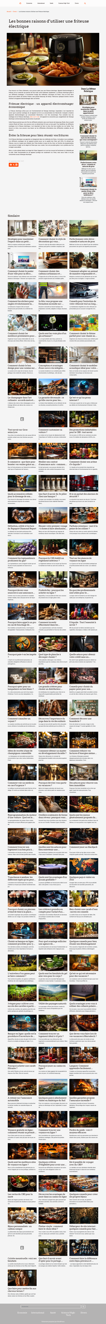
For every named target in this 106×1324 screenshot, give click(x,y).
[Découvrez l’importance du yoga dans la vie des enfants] (53, 708)
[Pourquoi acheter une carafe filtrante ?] (22, 1055)
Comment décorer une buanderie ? (80, 719)
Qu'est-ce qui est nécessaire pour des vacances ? (82, 974)
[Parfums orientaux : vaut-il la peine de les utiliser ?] (83, 515)
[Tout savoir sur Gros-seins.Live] (22, 419)
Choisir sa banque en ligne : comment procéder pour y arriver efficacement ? (21, 944)
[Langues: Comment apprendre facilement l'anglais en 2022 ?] (83, 1055)
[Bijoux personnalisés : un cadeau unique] (22, 1215)
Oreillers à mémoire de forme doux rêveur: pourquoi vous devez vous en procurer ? (53, 817)
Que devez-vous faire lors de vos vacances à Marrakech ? (83, 1034)
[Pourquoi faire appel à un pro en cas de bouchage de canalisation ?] (22, 611)
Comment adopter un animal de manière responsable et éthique (83, 273)
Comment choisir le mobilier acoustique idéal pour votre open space (83, 368)
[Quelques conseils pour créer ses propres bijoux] (83, 1183)
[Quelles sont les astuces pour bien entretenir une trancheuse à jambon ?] (53, 836)
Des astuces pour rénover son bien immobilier (83, 784)
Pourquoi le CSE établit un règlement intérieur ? (51, 559)
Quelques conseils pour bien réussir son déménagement (83, 942)
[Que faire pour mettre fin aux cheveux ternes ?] (22, 1277)
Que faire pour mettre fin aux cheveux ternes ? (22, 1289)
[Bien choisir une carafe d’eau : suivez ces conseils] (83, 898)
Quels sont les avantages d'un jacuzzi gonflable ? (53, 878)
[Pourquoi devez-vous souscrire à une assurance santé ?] (22, 579)
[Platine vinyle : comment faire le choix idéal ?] (53, 1215)
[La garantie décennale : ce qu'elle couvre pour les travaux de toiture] (53, 387)
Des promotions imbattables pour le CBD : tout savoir (82, 431)
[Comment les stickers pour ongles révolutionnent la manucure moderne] (22, 290)
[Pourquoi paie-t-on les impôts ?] (22, 643)
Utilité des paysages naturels (52, 1003)
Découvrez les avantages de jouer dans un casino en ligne (53, 1195)
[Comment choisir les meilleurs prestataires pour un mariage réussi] (22, 322)
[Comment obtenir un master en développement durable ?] (53, 740)
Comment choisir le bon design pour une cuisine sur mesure (21, 368)
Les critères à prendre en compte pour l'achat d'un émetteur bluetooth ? (51, 912)
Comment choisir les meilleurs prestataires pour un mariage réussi (21, 336)
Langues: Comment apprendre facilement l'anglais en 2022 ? (80, 1068)
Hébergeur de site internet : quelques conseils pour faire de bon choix (83, 1229)
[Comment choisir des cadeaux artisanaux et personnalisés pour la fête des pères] (53, 260)
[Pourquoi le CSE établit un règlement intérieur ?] (53, 547)
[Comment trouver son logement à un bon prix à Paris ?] (22, 836)
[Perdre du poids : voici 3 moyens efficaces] (83, 1119)
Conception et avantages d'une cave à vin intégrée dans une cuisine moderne (51, 368)
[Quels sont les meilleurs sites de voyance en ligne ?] (22, 1151)
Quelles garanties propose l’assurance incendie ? (82, 1099)
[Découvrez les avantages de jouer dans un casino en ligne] (53, 1183)
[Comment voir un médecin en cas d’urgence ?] (22, 772)
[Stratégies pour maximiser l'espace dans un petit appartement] (88, 100)
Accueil (9, 11)
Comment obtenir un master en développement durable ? (52, 752)
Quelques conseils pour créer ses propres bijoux (83, 1195)
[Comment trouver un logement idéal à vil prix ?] (53, 1023)
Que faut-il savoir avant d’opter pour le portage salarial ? (50, 1261)
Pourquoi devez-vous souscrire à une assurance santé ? (20, 592)
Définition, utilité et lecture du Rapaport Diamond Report (22, 527)
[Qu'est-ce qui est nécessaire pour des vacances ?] (83, 962)
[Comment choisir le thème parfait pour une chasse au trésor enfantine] (83, 322)
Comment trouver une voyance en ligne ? (49, 1131)
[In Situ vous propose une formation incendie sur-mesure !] (53, 290)
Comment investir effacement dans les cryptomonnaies (48, 625)
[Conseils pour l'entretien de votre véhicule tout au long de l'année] (83, 290)
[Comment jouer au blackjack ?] (83, 836)
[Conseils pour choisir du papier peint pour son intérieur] (83, 675)
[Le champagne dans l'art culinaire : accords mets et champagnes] (22, 387)
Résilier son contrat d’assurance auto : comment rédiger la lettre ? (52, 464)
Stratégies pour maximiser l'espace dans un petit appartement (88, 110)
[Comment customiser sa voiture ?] (53, 419)
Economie (29, 3)
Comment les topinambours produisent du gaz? (21, 559)
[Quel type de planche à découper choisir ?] (53, 643)
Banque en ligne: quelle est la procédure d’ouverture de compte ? (22, 1036)
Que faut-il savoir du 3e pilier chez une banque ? (53, 495)
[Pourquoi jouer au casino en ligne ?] (53, 1055)
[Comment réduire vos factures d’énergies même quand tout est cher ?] (83, 740)
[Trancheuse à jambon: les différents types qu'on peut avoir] (22, 866)
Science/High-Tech (64, 3)
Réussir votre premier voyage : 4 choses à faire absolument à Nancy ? (53, 528)
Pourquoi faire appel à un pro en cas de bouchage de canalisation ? (22, 625)
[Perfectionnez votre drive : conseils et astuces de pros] (88, 155)
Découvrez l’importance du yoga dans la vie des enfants (52, 719)
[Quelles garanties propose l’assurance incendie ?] (83, 1087)
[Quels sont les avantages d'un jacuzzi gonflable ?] (53, 866)
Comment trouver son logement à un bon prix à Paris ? (20, 849)
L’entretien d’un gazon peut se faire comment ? (21, 974)
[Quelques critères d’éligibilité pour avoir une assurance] (53, 1151)
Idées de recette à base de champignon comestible (20, 752)
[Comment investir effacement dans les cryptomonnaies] (53, 611)
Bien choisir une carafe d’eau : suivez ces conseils (83, 910)
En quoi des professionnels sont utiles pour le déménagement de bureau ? (83, 592)
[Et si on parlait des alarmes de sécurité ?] (83, 483)
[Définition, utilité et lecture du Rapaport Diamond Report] (22, 515)
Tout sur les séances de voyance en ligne (80, 559)
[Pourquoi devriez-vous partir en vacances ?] (53, 772)
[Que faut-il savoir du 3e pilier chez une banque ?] (53, 483)
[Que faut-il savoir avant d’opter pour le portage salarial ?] (53, 1247)
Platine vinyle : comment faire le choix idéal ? (51, 1227)
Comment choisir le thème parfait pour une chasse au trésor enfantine (82, 336)
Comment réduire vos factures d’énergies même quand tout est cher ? (82, 753)
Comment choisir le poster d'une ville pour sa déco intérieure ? (88, 192)
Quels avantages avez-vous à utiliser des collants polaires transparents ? (83, 1006)
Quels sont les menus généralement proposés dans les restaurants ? (83, 817)
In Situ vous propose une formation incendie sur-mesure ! (50, 304)
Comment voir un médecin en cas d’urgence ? (21, 784)
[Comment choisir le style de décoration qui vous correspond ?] (88, 129)
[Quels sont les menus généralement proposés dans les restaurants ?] (83, 804)
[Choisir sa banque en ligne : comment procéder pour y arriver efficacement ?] (22, 930)
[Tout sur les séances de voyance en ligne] (83, 547)
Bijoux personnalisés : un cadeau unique (20, 1227)
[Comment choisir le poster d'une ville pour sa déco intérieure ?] (88, 182)
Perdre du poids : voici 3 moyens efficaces (80, 1131)
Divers (77, 3)
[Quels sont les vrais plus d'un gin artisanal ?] (53, 322)
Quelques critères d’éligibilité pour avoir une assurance (52, 1164)
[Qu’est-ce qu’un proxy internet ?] (83, 387)
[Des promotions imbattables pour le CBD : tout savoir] (83, 419)
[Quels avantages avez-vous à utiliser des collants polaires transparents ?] (83, 993)
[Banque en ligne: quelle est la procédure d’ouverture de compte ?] (22, 1023)
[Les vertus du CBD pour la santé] (22, 1183)
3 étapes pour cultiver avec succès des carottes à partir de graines (21, 1006)
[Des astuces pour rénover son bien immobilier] (83, 772)
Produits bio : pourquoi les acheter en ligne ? (51, 591)
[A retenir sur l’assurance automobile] (22, 1087)
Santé (51, 3)
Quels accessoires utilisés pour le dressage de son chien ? (20, 496)
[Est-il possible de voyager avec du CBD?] (83, 1151)
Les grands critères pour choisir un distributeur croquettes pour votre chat (51, 689)
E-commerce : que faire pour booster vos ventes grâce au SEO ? (21, 464)
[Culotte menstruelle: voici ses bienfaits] (22, 1247)
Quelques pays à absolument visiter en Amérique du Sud (52, 1099)
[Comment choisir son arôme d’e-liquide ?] (83, 451)
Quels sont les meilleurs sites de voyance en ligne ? (22, 1163)
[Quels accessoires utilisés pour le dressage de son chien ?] (22, 483)
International (41, 3)
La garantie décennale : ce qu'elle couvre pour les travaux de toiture (51, 400)
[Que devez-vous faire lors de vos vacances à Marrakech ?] (83, 1023)
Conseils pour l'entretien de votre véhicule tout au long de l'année (82, 304)
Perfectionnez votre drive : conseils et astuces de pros (88, 164)
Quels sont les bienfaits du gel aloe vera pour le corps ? (53, 974)
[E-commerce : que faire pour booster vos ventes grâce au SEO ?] (22, 451)
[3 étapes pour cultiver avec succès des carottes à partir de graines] (22, 993)
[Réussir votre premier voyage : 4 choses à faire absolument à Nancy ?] (53, 515)
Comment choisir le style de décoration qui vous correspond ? (88, 138)
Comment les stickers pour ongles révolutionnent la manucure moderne (21, 304)
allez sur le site (34, 117)
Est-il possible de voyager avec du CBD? (81, 1163)
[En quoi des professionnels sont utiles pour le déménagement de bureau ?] (83, 579)
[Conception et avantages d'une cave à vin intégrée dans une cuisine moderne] (53, 354)
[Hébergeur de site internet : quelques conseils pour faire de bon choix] (83, 1215)
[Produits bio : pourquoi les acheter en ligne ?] (53, 579)
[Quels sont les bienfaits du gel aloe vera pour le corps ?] (53, 962)
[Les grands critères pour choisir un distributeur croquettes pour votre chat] (53, 675)
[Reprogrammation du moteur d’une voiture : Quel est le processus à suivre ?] (22, 804)
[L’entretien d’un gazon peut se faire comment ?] (22, 962)
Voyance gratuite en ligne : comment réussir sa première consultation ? (22, 1132)
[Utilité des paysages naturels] (53, 993)
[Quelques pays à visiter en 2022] (83, 866)
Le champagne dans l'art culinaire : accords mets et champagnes (20, 400)
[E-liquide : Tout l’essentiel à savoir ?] (83, 611)
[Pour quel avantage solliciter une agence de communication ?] (53, 930)
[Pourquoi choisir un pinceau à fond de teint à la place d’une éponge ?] (22, 898)
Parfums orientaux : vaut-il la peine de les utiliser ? (83, 527)
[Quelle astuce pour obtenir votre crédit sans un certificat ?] (83, 643)
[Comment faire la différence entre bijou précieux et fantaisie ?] (83, 1247)
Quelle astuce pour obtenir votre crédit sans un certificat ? (82, 657)
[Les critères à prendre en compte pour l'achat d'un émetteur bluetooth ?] (53, 898)
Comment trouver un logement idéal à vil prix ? (51, 1034)
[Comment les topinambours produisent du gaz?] (22, 547)
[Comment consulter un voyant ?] (22, 708)
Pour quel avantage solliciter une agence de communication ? (52, 944)
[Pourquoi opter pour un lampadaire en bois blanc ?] (22, 675)
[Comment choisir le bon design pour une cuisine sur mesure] (22, 354)
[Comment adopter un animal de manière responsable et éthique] (83, 260)
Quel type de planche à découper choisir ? (50, 655)
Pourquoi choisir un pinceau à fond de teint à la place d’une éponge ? (21, 912)
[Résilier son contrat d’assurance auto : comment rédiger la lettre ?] (53, 451)
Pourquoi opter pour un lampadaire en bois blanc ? (21, 687)
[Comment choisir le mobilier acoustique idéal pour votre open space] (83, 354)
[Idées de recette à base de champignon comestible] (22, 740)
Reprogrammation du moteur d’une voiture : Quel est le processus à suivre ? (22, 817)
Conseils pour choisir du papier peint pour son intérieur (81, 689)
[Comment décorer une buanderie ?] (83, 708)
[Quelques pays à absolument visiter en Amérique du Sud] (53, 1087)
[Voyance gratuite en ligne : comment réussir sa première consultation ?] (22, 1119)
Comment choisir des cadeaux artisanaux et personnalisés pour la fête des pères (53, 275)
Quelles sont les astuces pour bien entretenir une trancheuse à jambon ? (52, 849)
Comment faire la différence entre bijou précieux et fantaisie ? (83, 1261)
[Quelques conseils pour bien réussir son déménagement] (83, 930)
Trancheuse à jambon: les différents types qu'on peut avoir (21, 879)
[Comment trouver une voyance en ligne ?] (53, 1119)
